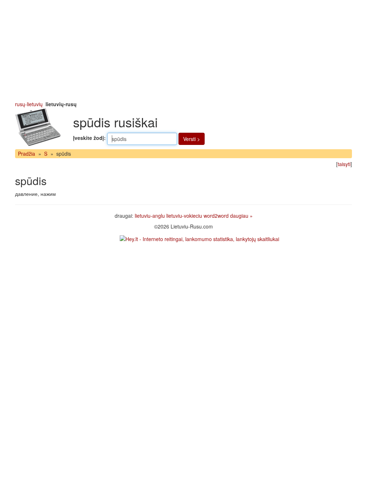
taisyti (344, 164)
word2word (216, 215)
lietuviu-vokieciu (184, 215)
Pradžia (26, 153)
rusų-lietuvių (29, 104)
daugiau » (241, 215)
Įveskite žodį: (89, 137)
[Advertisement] (183, 50)
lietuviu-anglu (150, 215)
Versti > (191, 138)
